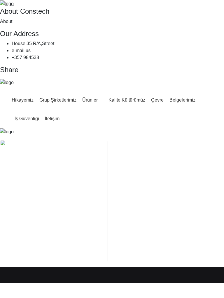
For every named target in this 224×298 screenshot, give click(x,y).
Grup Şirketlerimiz (57, 99)
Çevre (157, 99)
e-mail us (21, 50)
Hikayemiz (23, 99)
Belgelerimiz (182, 99)
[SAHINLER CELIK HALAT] (7, 3)
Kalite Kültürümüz (126, 99)
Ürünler (90, 99)
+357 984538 (25, 57)
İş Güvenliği (27, 118)
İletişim (52, 118)
